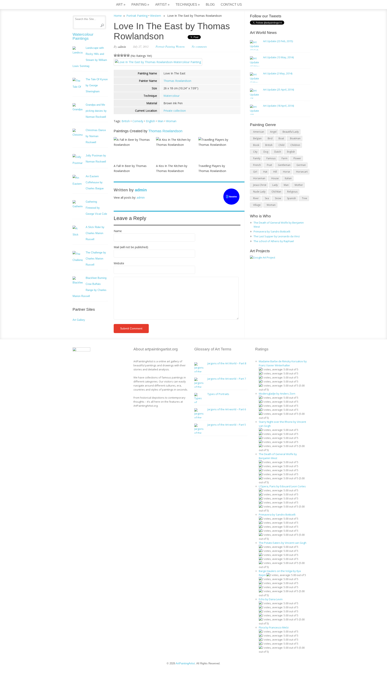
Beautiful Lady (291, 131)
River (256, 198)
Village (257, 205)
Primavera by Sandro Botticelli (272, 231)
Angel (273, 131)
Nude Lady (259, 191)
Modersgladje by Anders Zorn (277, 393)
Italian (288, 178)
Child (281, 145)
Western (155, 16)
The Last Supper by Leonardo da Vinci (277, 236)
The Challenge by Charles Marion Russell (96, 258)
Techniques (188, 4)
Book (256, 145)
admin (122, 46)
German (301, 165)
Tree (304, 198)
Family (256, 158)
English (150, 121)
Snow (278, 198)
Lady (275, 185)
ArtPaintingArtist (88, 5)
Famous (271, 158)
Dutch (277, 151)
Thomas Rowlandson (177, 81)
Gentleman (284, 165)
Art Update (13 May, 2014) (278, 57)
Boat (281, 138)
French (257, 165)
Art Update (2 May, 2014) (277, 73)
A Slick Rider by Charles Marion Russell (95, 233)
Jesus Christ (259, 185)
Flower (297, 158)
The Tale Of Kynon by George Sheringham (97, 85)
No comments (199, 46)
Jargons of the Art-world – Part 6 (226, 409)
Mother (299, 185)
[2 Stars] (118, 55)
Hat (265, 171)
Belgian (257, 138)
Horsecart (302, 171)
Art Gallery (79, 319)
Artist (162, 4)
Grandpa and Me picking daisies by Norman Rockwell (96, 110)
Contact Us (231, 4)
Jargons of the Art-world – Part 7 (226, 378)
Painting (140, 4)
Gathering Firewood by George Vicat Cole (96, 207)
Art (120, 4)
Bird (270, 138)
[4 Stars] (125, 55)
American (258, 131)
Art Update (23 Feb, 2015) (278, 41)
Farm (284, 158)
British (126, 121)
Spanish (291, 198)
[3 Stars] (121, 55)
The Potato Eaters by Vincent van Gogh (282, 543)
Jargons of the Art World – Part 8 (226, 363)
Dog (265, 151)
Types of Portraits (218, 394)
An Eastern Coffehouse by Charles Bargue (95, 182)
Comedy (137, 121)
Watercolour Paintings (83, 36)
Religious (292, 191)
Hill (275, 171)
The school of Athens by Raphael (274, 241)
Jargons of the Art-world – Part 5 (226, 424)
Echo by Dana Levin (271, 599)
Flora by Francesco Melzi (274, 627)
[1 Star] (115, 55)
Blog (210, 4)
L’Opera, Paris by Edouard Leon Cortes (282, 486)
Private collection (174, 111)
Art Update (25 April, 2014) (278, 89)
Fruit (269, 165)
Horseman (259, 178)
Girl (255, 171)
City (255, 151)
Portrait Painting (137, 16)
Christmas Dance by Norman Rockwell (96, 136)
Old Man (276, 191)
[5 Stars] (128, 55)
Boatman (295, 138)
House (275, 178)
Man (160, 121)
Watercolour (171, 96)
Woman (171, 121)
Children (295, 145)
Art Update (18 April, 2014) (278, 105)
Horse (286, 171)
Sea (267, 198)
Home (118, 16)
